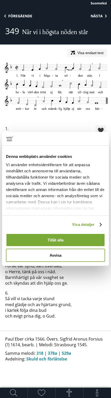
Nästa (97, 15)
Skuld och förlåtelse (46, 359)
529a (66, 353)
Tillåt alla (55, 240)
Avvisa (55, 255)
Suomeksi (99, 3)
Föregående (20, 15)
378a (52, 353)
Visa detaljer (83, 224)
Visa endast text (90, 53)
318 (39, 353)
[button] (101, 131)
